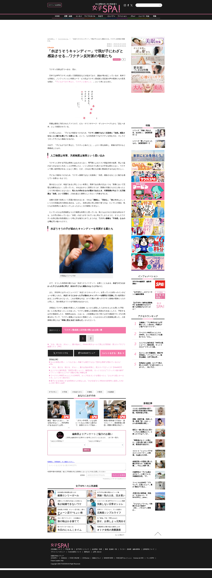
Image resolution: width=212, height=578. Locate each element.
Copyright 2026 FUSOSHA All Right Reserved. (65, 564)
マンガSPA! (150, 558)
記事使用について (148, 549)
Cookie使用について (74, 552)
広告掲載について (56, 549)
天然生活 (64, 558)
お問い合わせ (97, 552)
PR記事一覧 (69, 549)
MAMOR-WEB (108, 558)
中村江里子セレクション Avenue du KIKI (130, 558)
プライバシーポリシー (58, 552)
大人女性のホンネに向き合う (106, 4)
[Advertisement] (106, 27)
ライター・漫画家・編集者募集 (130, 549)
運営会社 (87, 552)
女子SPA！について (82, 549)
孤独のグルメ (96, 558)
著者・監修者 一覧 (111, 549)
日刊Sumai (85, 558)
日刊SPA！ (54, 558)
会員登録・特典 (97, 549)
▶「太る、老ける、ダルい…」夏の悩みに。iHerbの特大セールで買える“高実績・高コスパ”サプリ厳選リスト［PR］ (86, 345)
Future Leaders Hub (57, 560)
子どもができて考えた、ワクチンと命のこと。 (74, 82)
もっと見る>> (119, 535)
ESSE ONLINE (74, 558)
